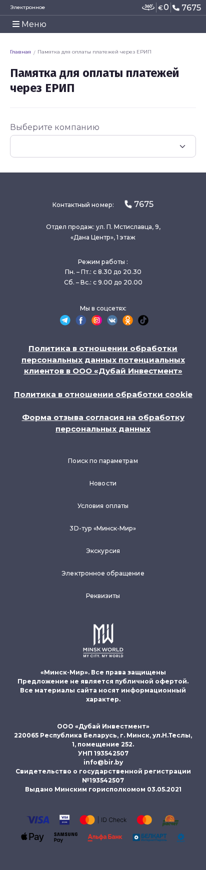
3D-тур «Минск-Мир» (103, 528)
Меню (33, 24)
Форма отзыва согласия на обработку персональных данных (103, 423)
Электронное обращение (103, 573)
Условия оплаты (103, 506)
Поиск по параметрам (103, 460)
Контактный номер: (103, 204)
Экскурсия (103, 550)
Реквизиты (103, 596)
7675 (191, 7)
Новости (103, 483)
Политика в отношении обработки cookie (103, 394)
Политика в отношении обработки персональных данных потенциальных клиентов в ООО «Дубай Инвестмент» (103, 360)
